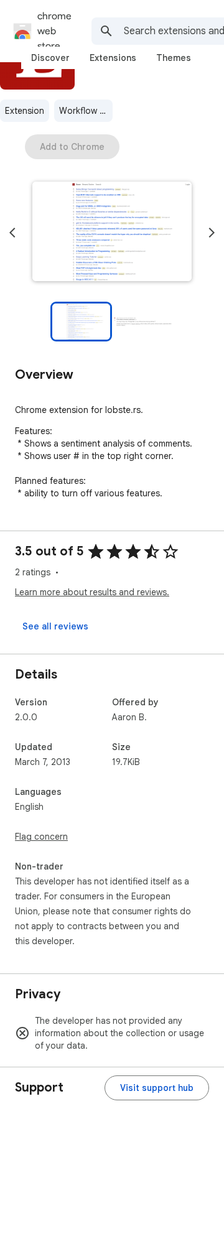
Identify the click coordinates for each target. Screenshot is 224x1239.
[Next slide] (211, 232)
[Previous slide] (12, 232)
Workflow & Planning (86, 110)
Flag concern (41, 836)
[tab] (50, 58)
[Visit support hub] (157, 1088)
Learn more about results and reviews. (92, 592)
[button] (112, 233)
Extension (24, 110)
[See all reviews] (55, 626)
